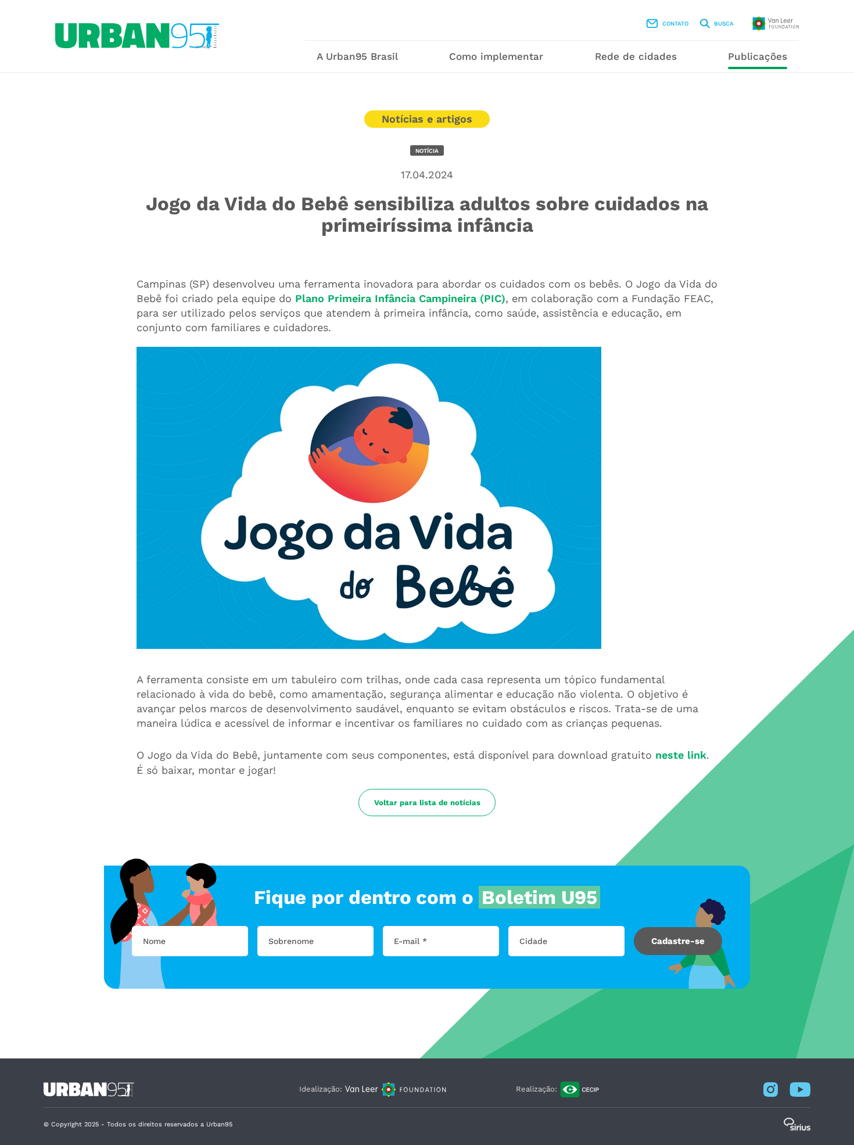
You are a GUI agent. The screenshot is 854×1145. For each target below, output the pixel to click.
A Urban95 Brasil (357, 56)
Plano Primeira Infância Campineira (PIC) (400, 298)
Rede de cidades (636, 56)
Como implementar (496, 56)
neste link (680, 755)
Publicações (757, 56)
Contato (675, 23)
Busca (724, 23)
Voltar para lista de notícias (427, 802)
